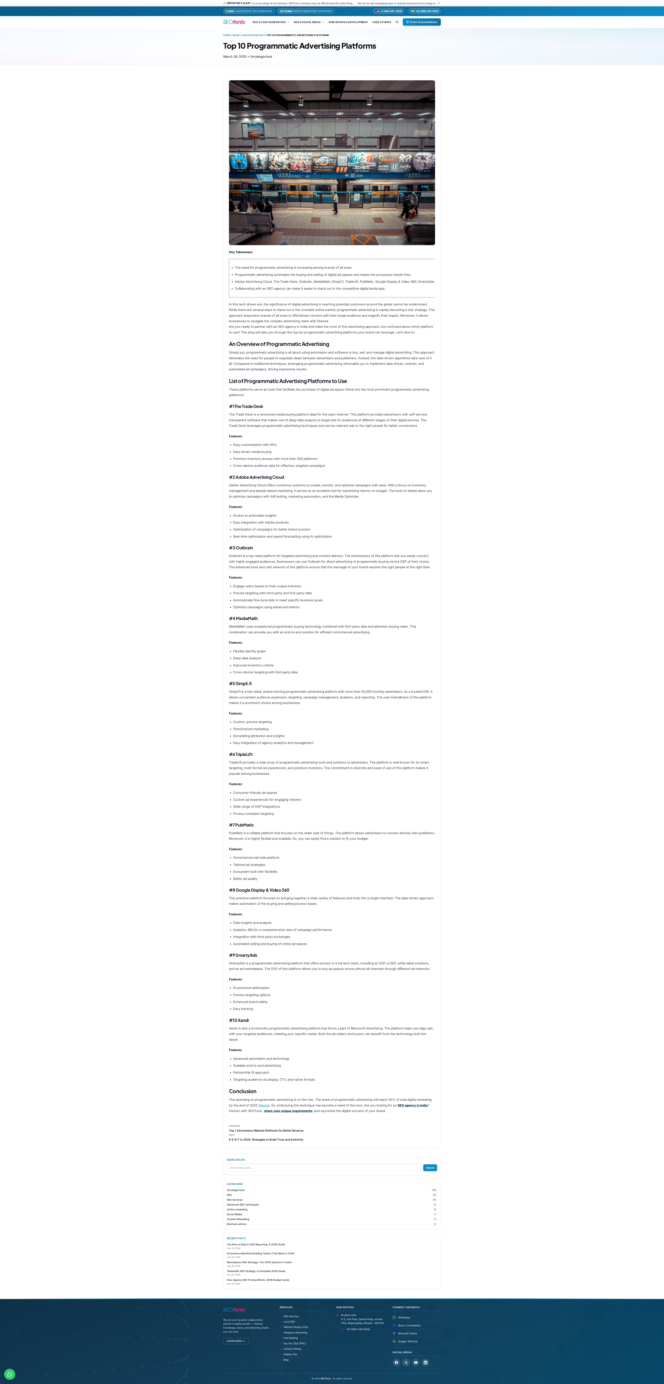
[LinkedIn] (425, 1362)
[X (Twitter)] (406, 1362)
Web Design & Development (348, 22)
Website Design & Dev (296, 1326)
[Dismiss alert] (439, 3)
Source (264, 1105)
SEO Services (235, 1199)
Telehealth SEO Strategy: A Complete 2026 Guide (256, 1271)
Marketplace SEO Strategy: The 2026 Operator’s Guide (259, 1262)
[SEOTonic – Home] (234, 22)
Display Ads (290, 1354)
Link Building (291, 1337)
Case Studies (381, 22)
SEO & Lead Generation (269, 22)
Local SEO (289, 1321)
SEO (229, 1194)
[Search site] (397, 22)
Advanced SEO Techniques (243, 1204)
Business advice (236, 1223)
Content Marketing (238, 1219)
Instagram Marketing (295, 1332)
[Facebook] (396, 1362)
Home (227, 35)
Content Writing (292, 1348)
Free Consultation (423, 22)
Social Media (234, 1214)
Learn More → (236, 1341)
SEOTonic (326, 1378)
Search (430, 1167)
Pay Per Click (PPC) (295, 1343)
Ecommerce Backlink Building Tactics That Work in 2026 (260, 1253)
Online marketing (237, 1209)
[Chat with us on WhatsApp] (9, 1374)
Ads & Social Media (307, 22)
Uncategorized (253, 35)
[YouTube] (416, 1362)
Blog (236, 35)
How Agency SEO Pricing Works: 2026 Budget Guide (258, 1279)
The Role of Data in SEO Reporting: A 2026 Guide (256, 1244)
